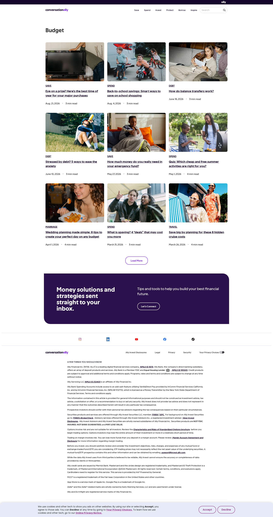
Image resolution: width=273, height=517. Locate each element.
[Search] (224, 10)
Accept (207, 509)
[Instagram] (80, 339)
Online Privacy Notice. (89, 512)
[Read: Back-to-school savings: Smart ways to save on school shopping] (136, 61)
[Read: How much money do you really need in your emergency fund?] (136, 132)
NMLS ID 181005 (180, 370)
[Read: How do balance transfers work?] (198, 61)
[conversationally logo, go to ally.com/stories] (57, 10)
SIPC (162, 414)
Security (187, 352)
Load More (137, 260)
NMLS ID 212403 (92, 381)
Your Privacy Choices (209, 352)
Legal (157, 352)
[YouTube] (136, 339)
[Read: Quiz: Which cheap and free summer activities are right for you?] (198, 132)
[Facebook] (165, 339)
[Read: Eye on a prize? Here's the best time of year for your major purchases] (75, 61)
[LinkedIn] (108, 339)
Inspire (194, 10)
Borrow (182, 10)
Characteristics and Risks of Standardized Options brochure (161, 429)
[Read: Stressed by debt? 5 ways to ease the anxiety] (75, 132)
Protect (169, 10)
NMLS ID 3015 (146, 366)
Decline (226, 509)
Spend (147, 10)
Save (136, 10)
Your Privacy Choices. (119, 509)
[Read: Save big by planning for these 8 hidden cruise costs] (198, 202)
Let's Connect (148, 306)
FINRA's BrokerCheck (83, 417)
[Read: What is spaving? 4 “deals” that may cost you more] (136, 202)
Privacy (171, 352)
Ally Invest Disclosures (136, 352)
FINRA (155, 414)
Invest (158, 10)
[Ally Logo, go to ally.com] (223, 2)
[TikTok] (193, 339)
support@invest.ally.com (173, 452)
